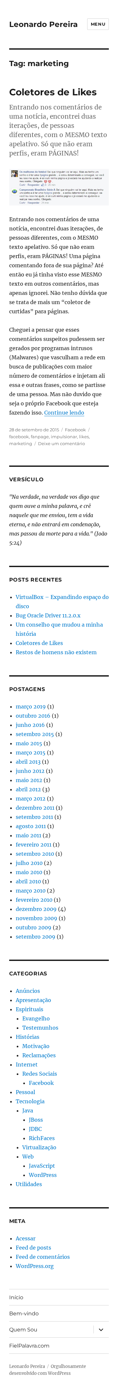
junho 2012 (30, 771)
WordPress (43, 1175)
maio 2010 (29, 872)
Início (16, 1297)
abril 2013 (28, 761)
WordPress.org (35, 1266)
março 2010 (31, 890)
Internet (27, 1064)
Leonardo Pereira (43, 24)
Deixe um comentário (61, 443)
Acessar (25, 1238)
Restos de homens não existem (56, 652)
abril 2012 (28, 789)
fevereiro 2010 (34, 899)
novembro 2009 (36, 918)
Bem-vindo (24, 1313)
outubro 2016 (33, 715)
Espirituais (29, 1009)
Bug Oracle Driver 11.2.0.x (48, 615)
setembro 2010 (35, 853)
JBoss (36, 1119)
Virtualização (39, 1147)
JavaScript (42, 1165)
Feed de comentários (43, 1257)
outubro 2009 (33, 927)
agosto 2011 (31, 826)
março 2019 (31, 706)
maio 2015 (29, 743)
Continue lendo (64, 412)
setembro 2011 (34, 817)
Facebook (75, 429)
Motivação (35, 1046)
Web (28, 1156)
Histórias (27, 1037)
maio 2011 (28, 835)
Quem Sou (23, 1329)
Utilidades (29, 1184)
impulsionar (64, 436)
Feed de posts (33, 1247)
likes (84, 436)
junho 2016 (30, 725)
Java (27, 1110)
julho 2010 (29, 863)
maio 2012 (29, 780)
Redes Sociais (39, 1073)
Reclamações (39, 1055)
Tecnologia (30, 1101)
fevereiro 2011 (33, 844)
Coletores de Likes (53, 92)
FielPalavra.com (29, 1346)
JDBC (35, 1129)
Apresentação (33, 1000)
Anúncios (28, 991)
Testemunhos (40, 1027)
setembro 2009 (35, 936)
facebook (19, 436)
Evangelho (36, 1018)
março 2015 (31, 752)
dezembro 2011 (35, 807)
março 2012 (31, 798)
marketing (20, 443)
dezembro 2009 (36, 909)
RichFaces (42, 1138)
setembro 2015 (35, 734)
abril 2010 (28, 881)
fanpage (40, 436)
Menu (98, 24)
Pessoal (25, 1092)
